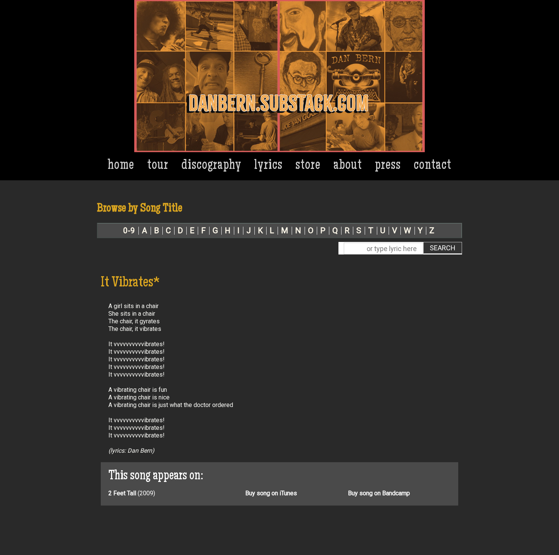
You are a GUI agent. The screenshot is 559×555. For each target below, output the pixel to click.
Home (121, 166)
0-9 (129, 231)
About (347, 166)
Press (388, 166)
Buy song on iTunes (271, 493)
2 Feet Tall (122, 493)
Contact (432, 166)
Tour (157, 166)
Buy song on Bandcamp (379, 493)
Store (308, 166)
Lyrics (268, 166)
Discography (211, 166)
